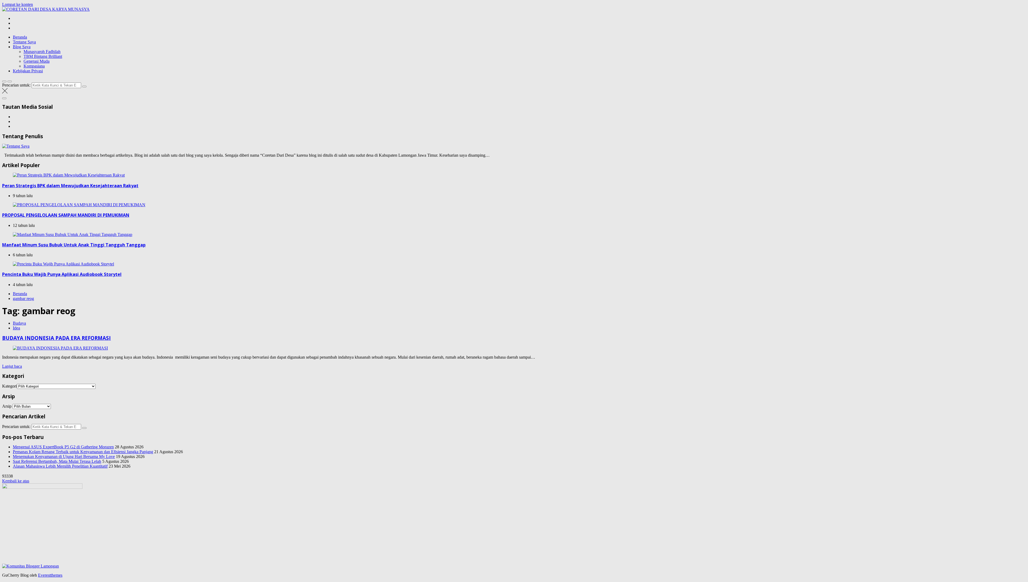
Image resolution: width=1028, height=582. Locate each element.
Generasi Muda (37, 61)
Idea (16, 328)
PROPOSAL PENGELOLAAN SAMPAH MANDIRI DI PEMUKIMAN (65, 215)
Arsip (7, 406)
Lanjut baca (12, 366)
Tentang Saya (24, 42)
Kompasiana (34, 66)
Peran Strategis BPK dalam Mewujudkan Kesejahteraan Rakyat (70, 186)
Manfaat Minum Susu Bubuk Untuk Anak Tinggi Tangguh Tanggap (74, 245)
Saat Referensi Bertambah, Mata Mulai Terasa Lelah (57, 461)
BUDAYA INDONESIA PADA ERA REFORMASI (56, 338)
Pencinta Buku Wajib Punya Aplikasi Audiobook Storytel (62, 274)
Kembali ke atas (15, 481)
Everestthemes (50, 575)
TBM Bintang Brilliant (43, 56)
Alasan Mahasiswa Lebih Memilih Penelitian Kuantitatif (60, 466)
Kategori (9, 386)
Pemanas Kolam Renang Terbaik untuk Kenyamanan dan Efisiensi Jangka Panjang (83, 451)
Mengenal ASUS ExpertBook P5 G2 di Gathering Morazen (63, 447)
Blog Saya (22, 46)
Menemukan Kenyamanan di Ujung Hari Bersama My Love (64, 456)
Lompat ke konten (17, 4)
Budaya (19, 323)
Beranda (20, 37)
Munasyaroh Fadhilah (42, 51)
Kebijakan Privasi (28, 71)
